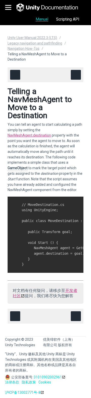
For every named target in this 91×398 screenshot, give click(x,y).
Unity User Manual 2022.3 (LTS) (32, 38)
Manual (42, 19)
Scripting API (67, 19)
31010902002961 (48, 377)
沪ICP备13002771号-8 (22, 392)
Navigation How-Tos (23, 49)
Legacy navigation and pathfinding (35, 43)
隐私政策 (29, 382)
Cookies (44, 382)
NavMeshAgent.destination (29, 135)
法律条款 (12, 382)
